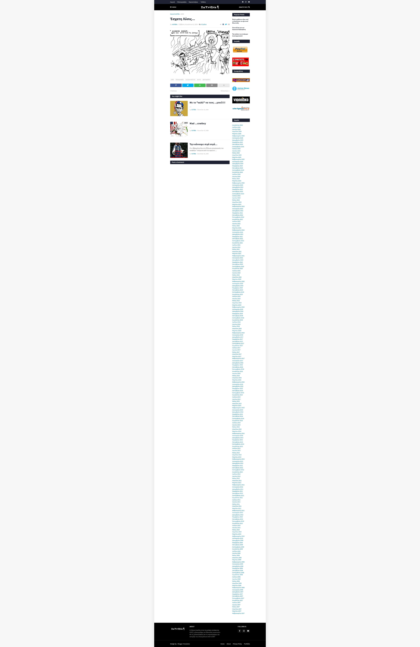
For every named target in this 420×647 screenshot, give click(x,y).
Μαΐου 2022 (236, 226)
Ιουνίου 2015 (236, 399)
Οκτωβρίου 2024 (237, 168)
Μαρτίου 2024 (236, 181)
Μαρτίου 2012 (236, 483)
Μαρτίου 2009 (236, 560)
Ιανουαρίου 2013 (237, 461)
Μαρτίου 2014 (236, 431)
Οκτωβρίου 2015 (237, 391)
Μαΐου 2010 (236, 530)
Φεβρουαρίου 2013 (238, 459)
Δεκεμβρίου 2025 (237, 140)
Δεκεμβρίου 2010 (237, 515)
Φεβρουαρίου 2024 (238, 183)
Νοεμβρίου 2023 (237, 189)
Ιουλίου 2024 (236, 174)
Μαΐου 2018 (236, 326)
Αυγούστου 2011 (237, 498)
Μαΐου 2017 (236, 352)
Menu (174, 7)
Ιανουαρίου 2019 (237, 309)
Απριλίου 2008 (237, 583)
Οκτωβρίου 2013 (237, 442)
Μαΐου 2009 (236, 555)
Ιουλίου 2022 (236, 221)
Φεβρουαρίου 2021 (238, 256)
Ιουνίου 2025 (236, 151)
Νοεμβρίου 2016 (237, 365)
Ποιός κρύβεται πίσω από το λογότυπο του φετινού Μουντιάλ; (240, 21)
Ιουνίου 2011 (236, 502)
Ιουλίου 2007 (236, 603)
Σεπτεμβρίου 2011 (238, 495)
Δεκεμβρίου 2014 (237, 412)
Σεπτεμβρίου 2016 (238, 369)
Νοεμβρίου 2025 (237, 142)
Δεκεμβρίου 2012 (237, 463)
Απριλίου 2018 (237, 328)
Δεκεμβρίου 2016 (237, 363)
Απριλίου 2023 (237, 202)
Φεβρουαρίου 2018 (238, 333)
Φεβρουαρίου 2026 (238, 136)
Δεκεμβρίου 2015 (237, 386)
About (229, 644)
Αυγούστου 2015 (237, 395)
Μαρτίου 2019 (236, 305)
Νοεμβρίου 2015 (237, 388)
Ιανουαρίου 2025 (237, 161)
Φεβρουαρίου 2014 (238, 433)
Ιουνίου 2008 (236, 579)
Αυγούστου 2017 (237, 346)
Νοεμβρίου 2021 (237, 236)
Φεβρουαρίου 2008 (238, 588)
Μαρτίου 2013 (236, 457)
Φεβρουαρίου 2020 (238, 281)
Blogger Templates (184, 644)
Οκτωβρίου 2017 (237, 341)
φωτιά (199, 79)
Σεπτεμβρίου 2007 (238, 598)
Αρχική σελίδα (174, 14)
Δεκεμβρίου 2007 (237, 592)
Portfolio (247, 644)
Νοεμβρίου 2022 (237, 213)
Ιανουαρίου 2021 (237, 258)
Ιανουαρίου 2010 (237, 538)
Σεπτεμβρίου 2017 (238, 343)
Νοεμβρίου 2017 (237, 339)
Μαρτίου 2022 (236, 228)
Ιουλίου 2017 (236, 348)
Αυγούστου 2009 (237, 549)
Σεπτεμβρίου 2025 (238, 147)
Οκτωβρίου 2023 (237, 191)
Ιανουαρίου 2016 (237, 384)
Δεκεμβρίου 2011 (237, 489)
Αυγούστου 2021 (237, 243)
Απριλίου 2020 (237, 277)
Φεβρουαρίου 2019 (238, 307)
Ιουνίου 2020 (236, 273)
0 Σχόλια (203, 24)
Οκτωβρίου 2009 (237, 545)
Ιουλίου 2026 (236, 127)
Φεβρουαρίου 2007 (238, 613)
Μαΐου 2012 (236, 478)
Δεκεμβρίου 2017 (237, 337)
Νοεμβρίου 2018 (237, 313)
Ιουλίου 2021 (236, 245)
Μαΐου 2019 (236, 301)
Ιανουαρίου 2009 (237, 564)
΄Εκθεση (203, 2)
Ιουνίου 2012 (236, 476)
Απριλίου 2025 (237, 155)
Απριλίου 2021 (237, 251)
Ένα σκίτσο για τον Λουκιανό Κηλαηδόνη (239, 28)
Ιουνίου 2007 (236, 605)
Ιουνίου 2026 (236, 129)
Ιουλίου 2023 (236, 196)
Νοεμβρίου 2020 (237, 262)
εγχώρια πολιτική (190, 79)
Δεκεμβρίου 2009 (237, 540)
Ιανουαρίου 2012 (237, 487)
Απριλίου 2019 (237, 303)
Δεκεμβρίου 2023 (237, 187)
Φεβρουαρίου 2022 (238, 230)
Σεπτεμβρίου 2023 (238, 194)
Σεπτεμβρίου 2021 (238, 241)
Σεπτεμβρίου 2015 (238, 393)
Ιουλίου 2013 (236, 448)
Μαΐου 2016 (236, 376)
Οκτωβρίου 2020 (237, 264)
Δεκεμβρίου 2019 (237, 286)
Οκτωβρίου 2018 (237, 316)
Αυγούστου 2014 (237, 421)
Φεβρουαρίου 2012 (238, 485)
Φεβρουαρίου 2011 (238, 511)
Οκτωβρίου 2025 (237, 144)
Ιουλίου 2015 (236, 397)
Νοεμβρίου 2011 (237, 491)
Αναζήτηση (243, 7)
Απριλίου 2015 (237, 403)
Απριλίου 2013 (237, 455)
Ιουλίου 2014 (236, 423)
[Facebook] (223, 24)
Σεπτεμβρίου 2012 (238, 470)
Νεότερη (174, 91)
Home (222, 644)
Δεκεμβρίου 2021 (237, 234)
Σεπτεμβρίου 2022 (238, 217)
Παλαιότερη (224, 91)
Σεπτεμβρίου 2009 (238, 547)
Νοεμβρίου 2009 (237, 543)
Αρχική (172, 2)
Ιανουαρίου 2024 (237, 185)
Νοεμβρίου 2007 (237, 594)
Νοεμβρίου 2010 (237, 517)
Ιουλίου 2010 (236, 525)
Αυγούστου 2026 (237, 125)
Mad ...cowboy (198, 123)
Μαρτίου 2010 (236, 534)
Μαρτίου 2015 (236, 405)
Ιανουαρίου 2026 (237, 138)
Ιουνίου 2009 (236, 553)
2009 (182, 14)
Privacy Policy (237, 644)
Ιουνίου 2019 (236, 299)
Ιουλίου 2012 (236, 474)
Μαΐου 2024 (236, 179)
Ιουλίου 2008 (236, 577)
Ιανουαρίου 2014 (237, 436)
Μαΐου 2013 (236, 453)
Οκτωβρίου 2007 (237, 596)
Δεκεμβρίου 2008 (237, 566)
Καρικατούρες (193, 2)
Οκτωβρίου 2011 (237, 493)
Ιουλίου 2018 (236, 322)
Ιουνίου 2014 (236, 425)
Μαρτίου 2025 (236, 157)
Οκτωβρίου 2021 (237, 239)
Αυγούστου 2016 (237, 371)
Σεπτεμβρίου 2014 (238, 418)
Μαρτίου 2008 (236, 585)
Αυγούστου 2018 (237, 320)
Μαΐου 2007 (236, 607)
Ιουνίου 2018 (236, 324)
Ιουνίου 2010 (236, 528)
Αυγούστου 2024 (237, 172)
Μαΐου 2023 (236, 200)
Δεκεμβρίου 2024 (237, 164)
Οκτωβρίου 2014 (237, 416)
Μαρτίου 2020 (236, 279)
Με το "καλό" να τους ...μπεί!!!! (207, 102)
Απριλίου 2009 (237, 558)
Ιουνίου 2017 (236, 350)
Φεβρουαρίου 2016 (238, 382)
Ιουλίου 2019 (236, 296)
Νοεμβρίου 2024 (237, 166)
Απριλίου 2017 (237, 354)
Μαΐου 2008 (236, 581)
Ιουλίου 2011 (236, 500)
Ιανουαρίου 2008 (237, 590)
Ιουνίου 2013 (236, 451)
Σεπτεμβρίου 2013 (238, 444)
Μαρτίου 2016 (236, 380)
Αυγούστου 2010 (237, 523)
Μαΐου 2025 (236, 153)
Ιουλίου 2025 (236, 149)
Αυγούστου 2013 (237, 446)
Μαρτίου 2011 (236, 508)
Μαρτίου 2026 (236, 134)
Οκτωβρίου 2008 (237, 570)
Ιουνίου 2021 (236, 247)
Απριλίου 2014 (237, 429)
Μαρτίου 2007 (236, 611)
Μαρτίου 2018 (236, 331)
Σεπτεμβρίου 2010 (238, 521)
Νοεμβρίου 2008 (237, 568)
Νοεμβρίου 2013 (237, 440)
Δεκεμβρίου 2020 (237, 260)
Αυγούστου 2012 (237, 472)
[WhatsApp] (200, 85)
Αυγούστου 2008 (237, 575)
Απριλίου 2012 (237, 480)
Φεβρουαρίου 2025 (238, 159)
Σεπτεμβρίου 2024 (238, 170)
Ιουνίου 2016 (236, 373)
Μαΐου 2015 (236, 401)
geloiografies (206, 79)
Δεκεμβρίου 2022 (237, 211)
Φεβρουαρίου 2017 (238, 358)
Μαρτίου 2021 (236, 253)
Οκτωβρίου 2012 (237, 468)
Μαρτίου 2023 (236, 204)
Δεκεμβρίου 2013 (237, 438)
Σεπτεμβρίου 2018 (238, 318)
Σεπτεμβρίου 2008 (238, 573)
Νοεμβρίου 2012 (237, 465)
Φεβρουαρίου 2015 (238, 408)
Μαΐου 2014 (236, 427)
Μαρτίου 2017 (236, 356)
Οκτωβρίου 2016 (237, 367)
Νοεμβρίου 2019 (237, 288)
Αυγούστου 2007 (237, 600)
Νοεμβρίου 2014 (237, 414)
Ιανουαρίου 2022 (237, 232)
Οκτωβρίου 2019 (237, 290)
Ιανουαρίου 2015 (237, 410)
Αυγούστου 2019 (237, 294)
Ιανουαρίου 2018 (237, 335)
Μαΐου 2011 (236, 504)
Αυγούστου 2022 (237, 219)
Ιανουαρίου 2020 (237, 284)
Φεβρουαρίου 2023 (238, 206)
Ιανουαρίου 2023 (237, 209)
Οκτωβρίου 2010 (237, 519)
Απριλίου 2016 (237, 378)
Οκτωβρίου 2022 (237, 215)
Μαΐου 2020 (236, 275)
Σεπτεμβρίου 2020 (238, 266)
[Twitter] (226, 24)
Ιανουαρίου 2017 (237, 361)
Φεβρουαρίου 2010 (238, 536)
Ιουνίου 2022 (236, 224)
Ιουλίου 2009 (236, 551)
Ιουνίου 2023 (236, 198)
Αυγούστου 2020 (237, 268)
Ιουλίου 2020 (236, 271)
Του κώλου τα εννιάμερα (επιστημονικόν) (240, 35)
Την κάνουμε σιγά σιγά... (203, 144)
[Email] (229, 24)
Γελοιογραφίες (181, 2)
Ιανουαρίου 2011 (237, 513)
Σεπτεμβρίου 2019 (238, 292)
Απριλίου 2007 (237, 609)
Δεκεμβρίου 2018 (237, 311)
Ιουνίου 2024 (236, 176)
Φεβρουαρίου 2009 (238, 562)
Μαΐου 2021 (236, 249)
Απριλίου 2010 (237, 532)
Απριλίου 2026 (237, 131)
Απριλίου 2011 (237, 506)
